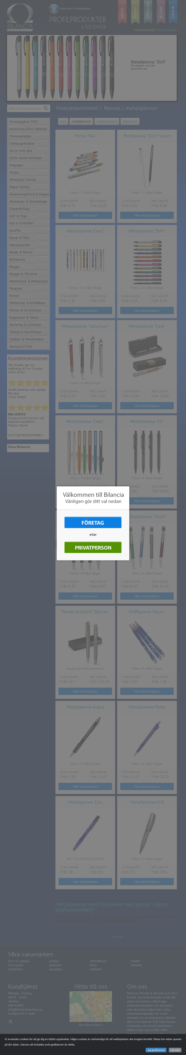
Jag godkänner (156, 1050)
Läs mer (175, 1050)
